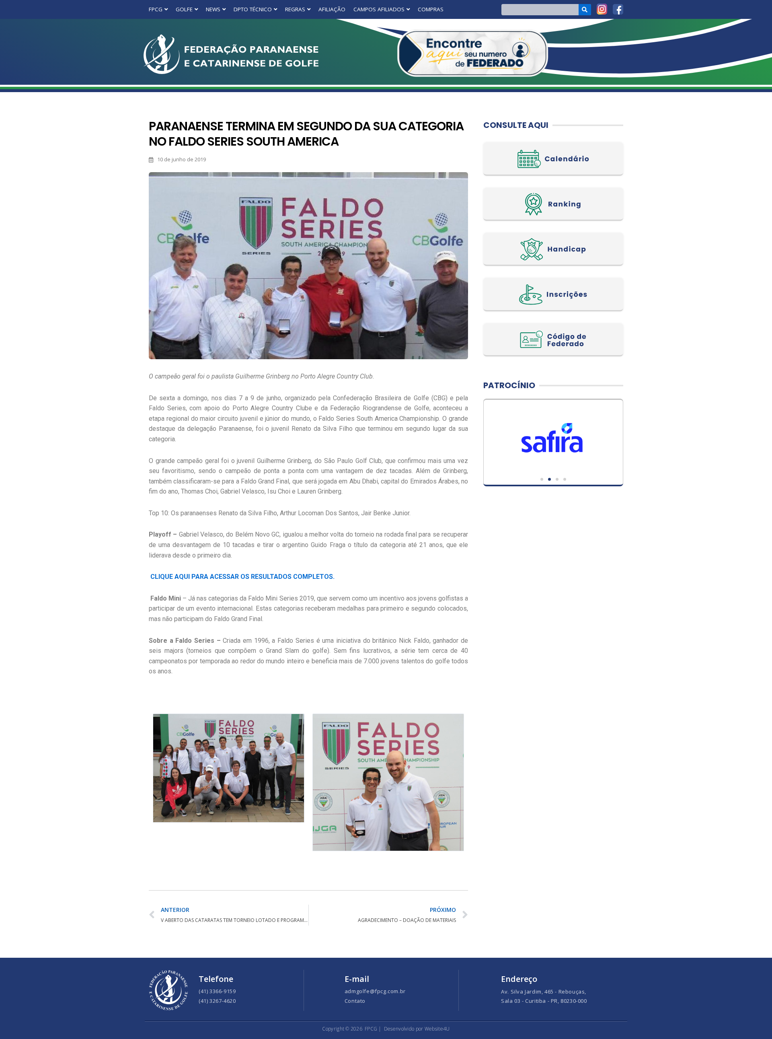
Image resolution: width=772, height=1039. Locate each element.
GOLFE (184, 9)
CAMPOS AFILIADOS (378, 9)
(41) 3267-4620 (217, 1000)
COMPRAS (430, 9)
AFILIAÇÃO (331, 9)
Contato (355, 1000)
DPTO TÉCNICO (253, 9)
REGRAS (295, 9)
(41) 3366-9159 (217, 991)
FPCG (155, 9)
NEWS (213, 9)
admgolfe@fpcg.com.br (375, 991)
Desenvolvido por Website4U (417, 1028)
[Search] (585, 9)
